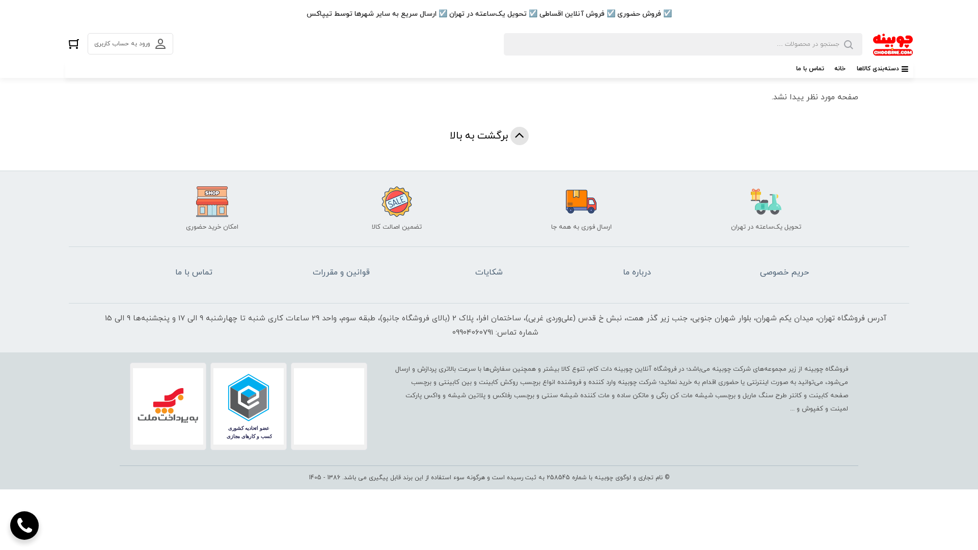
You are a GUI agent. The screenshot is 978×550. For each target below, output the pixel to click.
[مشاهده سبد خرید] (74, 43)
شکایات (489, 272)
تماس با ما (810, 69)
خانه (840, 69)
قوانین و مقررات (341, 272)
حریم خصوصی (784, 272)
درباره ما (637, 272)
